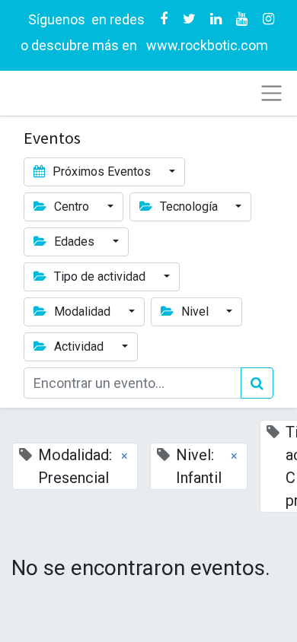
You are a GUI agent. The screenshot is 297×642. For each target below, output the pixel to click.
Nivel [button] (195, 311)
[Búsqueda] (257, 383)
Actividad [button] (79, 346)
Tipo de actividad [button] (99, 276)
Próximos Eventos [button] (102, 171)
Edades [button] (74, 241)
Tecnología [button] (189, 206)
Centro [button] (71, 206)
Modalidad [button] (82, 311)
